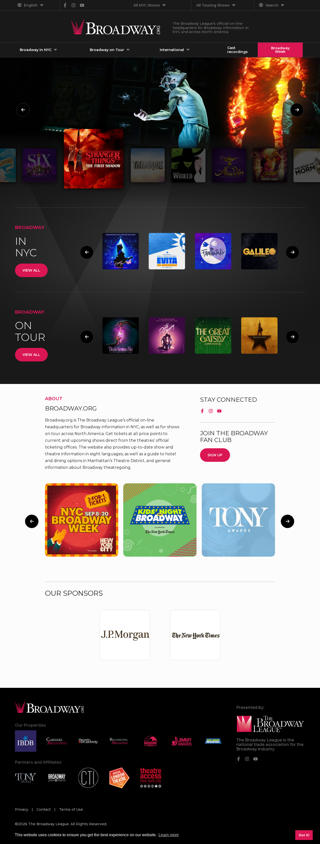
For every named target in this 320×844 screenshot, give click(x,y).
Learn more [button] (168, 835)
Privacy (22, 809)
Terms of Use (71, 809)
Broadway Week (280, 50)
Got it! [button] (304, 835)
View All (31, 270)
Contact (44, 809)
